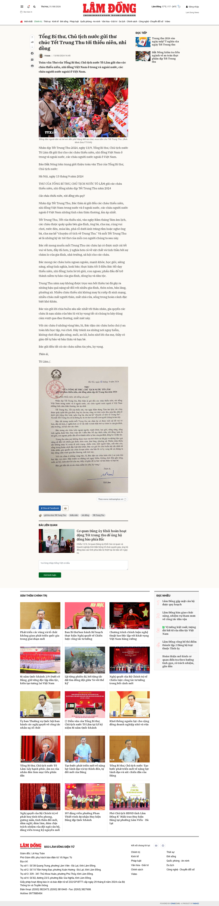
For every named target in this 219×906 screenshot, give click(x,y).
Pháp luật (74, 21)
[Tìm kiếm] (34, 6)
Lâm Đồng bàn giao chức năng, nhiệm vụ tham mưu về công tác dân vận (178, 616)
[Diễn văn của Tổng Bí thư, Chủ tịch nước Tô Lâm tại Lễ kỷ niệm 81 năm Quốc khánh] (85, 704)
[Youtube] (156, 845)
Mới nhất (28, 21)
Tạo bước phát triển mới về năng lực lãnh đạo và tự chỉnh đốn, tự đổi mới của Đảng (85, 769)
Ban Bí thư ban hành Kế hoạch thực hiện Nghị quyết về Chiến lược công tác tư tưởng (84, 635)
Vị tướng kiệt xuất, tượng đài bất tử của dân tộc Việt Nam (179, 630)
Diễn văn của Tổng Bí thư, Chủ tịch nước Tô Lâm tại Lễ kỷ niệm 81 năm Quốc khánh (84, 724)
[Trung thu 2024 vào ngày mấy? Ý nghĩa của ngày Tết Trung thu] (143, 42)
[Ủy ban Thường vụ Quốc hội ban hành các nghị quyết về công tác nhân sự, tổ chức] (40, 704)
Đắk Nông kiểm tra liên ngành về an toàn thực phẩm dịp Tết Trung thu (166, 57)
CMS (175, 904)
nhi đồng (85, 515)
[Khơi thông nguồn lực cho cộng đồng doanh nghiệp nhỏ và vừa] (130, 704)
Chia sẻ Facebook (50, 508)
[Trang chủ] (22, 21)
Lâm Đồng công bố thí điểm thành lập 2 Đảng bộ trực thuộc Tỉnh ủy (179, 645)
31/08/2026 (51, 6)
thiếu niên (74, 515)
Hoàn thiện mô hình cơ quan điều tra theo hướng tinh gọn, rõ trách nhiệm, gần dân (178, 661)
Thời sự (47, 21)
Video (167, 21)
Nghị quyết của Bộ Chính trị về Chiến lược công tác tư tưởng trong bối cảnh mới (128, 680)
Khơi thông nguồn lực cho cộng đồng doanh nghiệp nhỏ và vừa (129, 723)
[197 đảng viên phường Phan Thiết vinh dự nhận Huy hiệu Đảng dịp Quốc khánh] (85, 796)
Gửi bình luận (50, 575)
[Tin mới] (28, 6)
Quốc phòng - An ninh (90, 21)
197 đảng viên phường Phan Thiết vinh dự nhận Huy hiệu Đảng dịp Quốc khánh (83, 816)
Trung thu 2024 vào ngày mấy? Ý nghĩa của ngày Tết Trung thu (165, 41)
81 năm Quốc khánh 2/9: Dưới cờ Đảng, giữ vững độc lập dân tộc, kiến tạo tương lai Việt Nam (40, 680)
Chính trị (38, 21)
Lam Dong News (192, 12)
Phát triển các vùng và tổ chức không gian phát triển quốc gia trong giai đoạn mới (39, 635)
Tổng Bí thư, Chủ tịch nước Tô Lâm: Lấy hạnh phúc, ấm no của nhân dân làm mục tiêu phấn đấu (39, 770)
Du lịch (122, 21)
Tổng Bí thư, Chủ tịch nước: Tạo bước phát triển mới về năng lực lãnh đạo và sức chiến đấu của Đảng (129, 770)
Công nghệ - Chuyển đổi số (151, 21)
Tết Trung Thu (98, 515)
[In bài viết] (32, 66)
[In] (65, 508)
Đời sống (64, 21)
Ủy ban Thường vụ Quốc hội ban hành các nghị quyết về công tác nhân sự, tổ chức (40, 724)
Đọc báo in (28, 12)
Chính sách (132, 21)
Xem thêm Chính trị (33, 595)
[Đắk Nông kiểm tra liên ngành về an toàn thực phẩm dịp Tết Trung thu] (143, 56)
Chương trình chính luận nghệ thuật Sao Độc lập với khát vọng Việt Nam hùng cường (129, 635)
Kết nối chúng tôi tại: (140, 845)
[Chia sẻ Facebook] (32, 53)
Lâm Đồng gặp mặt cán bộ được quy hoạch (178, 603)
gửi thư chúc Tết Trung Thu (55, 515)
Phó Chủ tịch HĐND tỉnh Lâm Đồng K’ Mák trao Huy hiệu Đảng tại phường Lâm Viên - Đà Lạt (129, 818)
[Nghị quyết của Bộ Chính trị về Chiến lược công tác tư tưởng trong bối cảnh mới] (130, 660)
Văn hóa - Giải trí (109, 21)
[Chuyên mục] (22, 6)
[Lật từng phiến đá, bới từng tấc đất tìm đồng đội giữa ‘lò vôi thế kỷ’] (85, 660)
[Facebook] (163, 845)
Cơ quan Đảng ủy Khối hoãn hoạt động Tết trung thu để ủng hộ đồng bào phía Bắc (101, 535)
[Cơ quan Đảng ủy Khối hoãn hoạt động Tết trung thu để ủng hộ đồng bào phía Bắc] (56, 541)
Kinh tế (55, 21)
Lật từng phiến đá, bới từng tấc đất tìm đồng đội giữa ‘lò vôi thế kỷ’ (84, 680)
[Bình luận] (32, 59)
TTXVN (47, 55)
